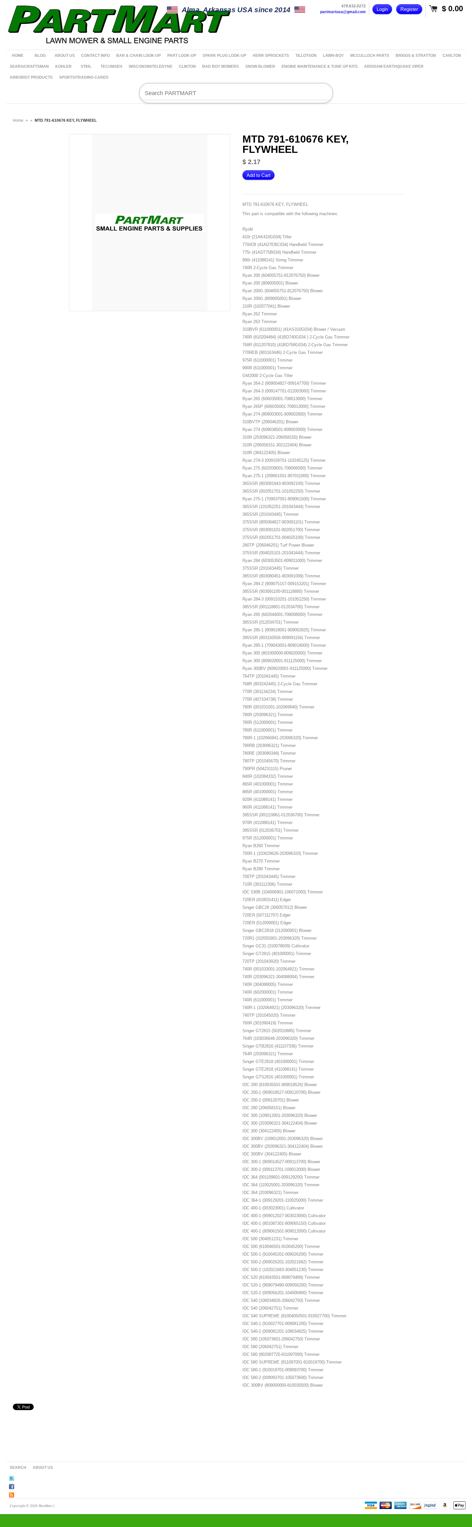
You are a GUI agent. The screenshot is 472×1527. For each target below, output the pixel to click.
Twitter (11, 1477)
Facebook (11, 1485)
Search (18, 1467)
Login (382, 9)
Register (409, 9)
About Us (43, 1467)
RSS (11, 1494)
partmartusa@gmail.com (343, 12)
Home (18, 120)
